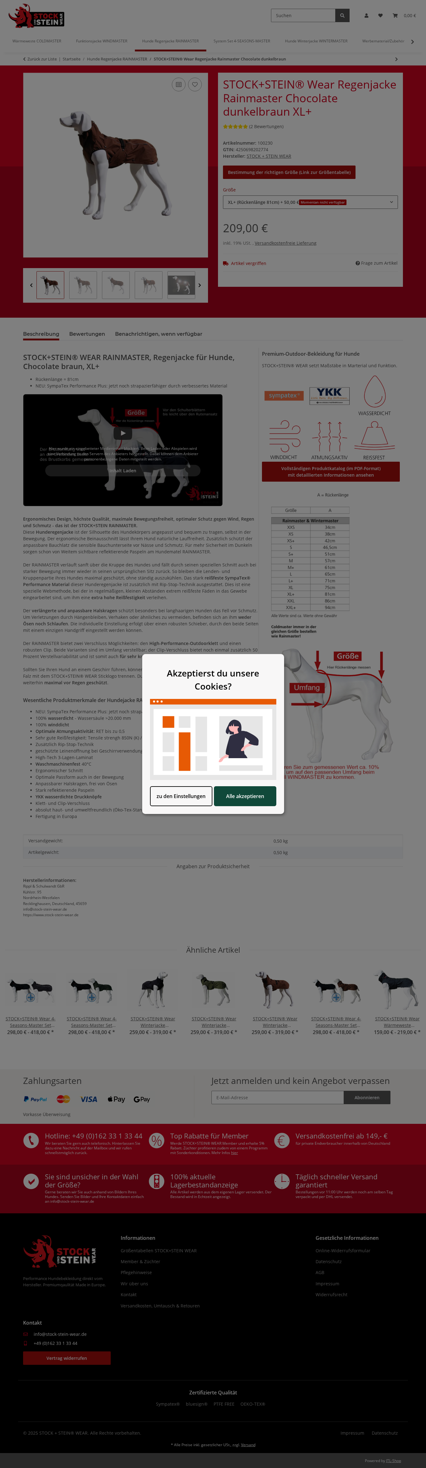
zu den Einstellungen (181, 796)
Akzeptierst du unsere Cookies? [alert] (213, 679)
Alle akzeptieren (245, 796)
